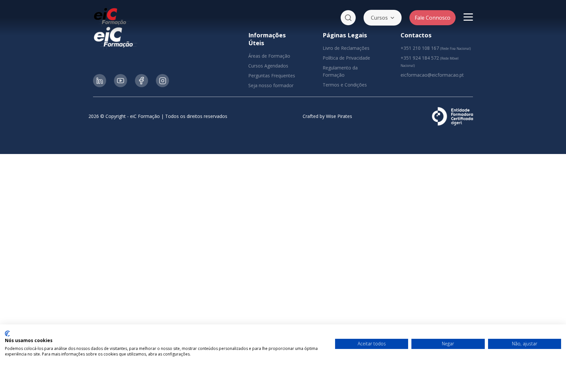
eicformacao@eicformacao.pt (432, 75)
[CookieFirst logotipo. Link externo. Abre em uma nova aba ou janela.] (7, 334)
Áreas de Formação (269, 56)
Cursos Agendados (268, 66)
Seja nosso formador (270, 85)
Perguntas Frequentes (271, 75)
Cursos (379, 17)
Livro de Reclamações (346, 48)
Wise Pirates (339, 116)
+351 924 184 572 (420, 58)
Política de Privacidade (346, 58)
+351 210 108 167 (420, 48)
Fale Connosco (432, 17)
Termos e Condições (345, 85)
